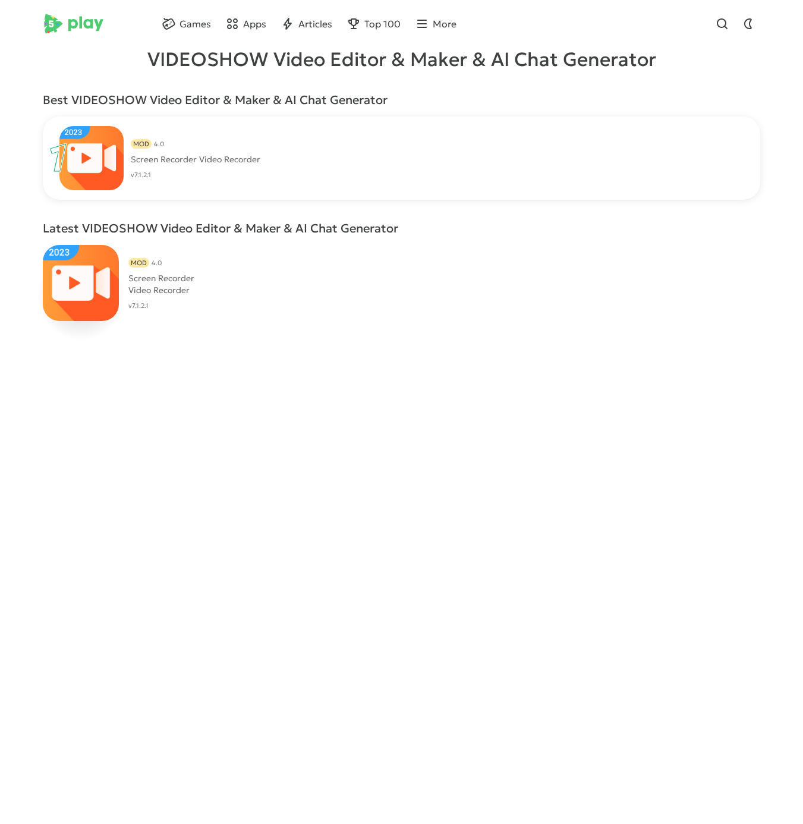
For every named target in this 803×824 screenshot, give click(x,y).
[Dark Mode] (748, 24)
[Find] (722, 24)
